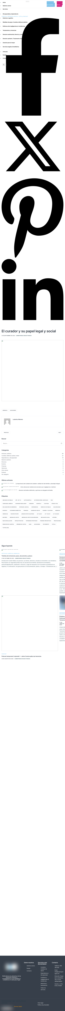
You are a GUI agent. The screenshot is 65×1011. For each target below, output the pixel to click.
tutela (53, 524)
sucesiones (13, 410)
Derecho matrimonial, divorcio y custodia (14, 34)
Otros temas (5, 470)
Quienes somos (7, 5)
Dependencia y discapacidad (9, 457)
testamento (46, 524)
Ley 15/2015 (47, 513)
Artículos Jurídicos (6, 453)
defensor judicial (24, 507)
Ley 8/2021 (39, 513)
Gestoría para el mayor (9, 42)
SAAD (30, 524)
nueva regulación (7, 520)
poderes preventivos (45, 520)
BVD (52, 500)
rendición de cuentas (8, 524)
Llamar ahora (60, 4)
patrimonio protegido (31, 520)
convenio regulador (20, 503)
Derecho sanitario (6, 460)
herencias (5, 513)
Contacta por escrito (50, 4)
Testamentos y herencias (9, 30)
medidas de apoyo (14, 517)
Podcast (4, 472)
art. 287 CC (18, 500)
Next (60, 432)
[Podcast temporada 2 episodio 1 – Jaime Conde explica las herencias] (30, 623)
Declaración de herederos (10, 507)
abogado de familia (8, 500)
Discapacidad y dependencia (10, 14)
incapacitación (15, 513)
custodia (46, 503)
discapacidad (56, 507)
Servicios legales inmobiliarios (11, 46)
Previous (6, 432)
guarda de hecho (35, 510)
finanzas (26, 510)
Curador (31, 503)
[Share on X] (32, 176)
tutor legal (6, 527)
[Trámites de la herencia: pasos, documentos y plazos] (10, 550)
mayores (5, 517)
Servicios (5, 9)
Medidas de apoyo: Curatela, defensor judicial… (15, 22)
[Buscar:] (32, 443)
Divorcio (5, 510)
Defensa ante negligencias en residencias (14, 26)
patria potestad (19, 520)
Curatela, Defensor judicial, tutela (10, 455)
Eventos (4, 464)
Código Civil (55, 503)
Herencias (4, 468)
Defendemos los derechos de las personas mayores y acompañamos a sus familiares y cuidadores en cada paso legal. (11, 978)
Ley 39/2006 (56, 513)
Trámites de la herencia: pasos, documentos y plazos (17, 556)
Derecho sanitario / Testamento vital (12, 38)
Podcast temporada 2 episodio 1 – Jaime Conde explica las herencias (21, 656)
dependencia (34, 507)
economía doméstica (15, 510)
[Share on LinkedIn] (32, 328)
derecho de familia (46, 507)
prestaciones (57, 520)
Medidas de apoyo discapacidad (30, 517)
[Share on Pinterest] (32, 258)
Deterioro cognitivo (8, 18)
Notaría (54, 517)
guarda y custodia (48, 510)
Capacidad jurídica (8, 503)
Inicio (4, 2)
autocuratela (27, 500)
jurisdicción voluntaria (27, 513)
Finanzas (4, 466)
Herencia (5, 410)
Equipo (4, 55)
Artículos (5, 51)
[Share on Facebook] (32, 115)
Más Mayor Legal (45, 517)
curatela (38, 503)
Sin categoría (5, 474)
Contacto (5, 58)
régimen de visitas (21, 524)
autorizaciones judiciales (41, 500)
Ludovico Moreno (18, 419)
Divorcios (4, 462)
